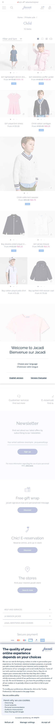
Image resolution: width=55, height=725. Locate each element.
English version (16, 378)
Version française (39, 378)
